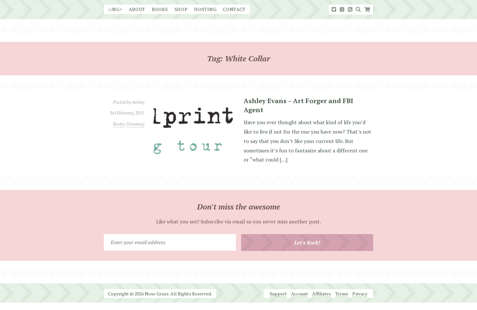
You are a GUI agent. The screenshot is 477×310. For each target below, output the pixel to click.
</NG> (115, 9)
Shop (181, 9)
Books (160, 9)
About (137, 9)
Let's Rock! (307, 242)
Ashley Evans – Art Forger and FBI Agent (298, 105)
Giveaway (135, 124)
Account (299, 294)
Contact (234, 9)
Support (278, 294)
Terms (341, 294)
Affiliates (321, 294)
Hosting (205, 9)
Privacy (359, 294)
